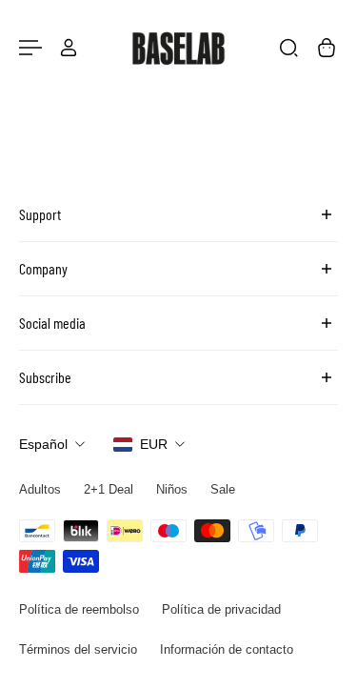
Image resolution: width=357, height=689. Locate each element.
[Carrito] (326, 48)
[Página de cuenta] (69, 48)
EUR (154, 444)
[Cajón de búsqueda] (288, 48)
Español (43, 444)
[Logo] (179, 47)
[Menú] (30, 48)
